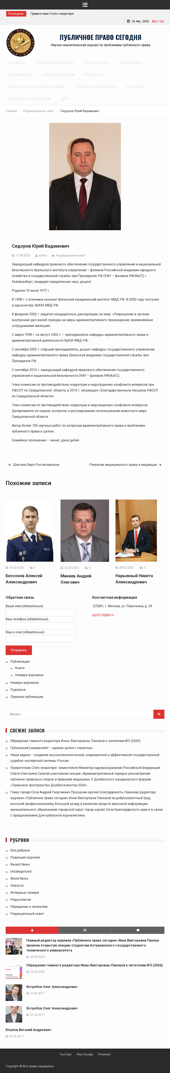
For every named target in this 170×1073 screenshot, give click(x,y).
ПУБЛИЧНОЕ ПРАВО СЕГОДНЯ (100, 37)
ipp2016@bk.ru (103, 615)
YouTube (66, 1054)
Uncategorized (21, 871)
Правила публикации (95, 87)
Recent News (20, 864)
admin (43, 255)
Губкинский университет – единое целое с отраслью (51, 748)
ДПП (64, 99)
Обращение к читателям (28, 99)
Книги (19, 668)
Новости (16, 886)
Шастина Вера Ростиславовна (36, 465)
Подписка (94, 75)
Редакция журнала (25, 857)
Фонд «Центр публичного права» (36, 87)
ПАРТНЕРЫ (134, 87)
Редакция (16, 63)
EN (162, 21)
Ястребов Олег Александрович (51, 987)
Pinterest (104, 1054)
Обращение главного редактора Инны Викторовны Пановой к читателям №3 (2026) (75, 741)
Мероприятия (19, 75)
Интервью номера (24, 893)
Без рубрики (20, 850)
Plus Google (85, 1054)
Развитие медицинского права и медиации (123, 465)
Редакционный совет (55, 63)
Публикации (130, 63)
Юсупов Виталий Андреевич (28, 1030)
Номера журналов (58, 75)
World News (19, 878)
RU (154, 21)
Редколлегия (97, 63)
